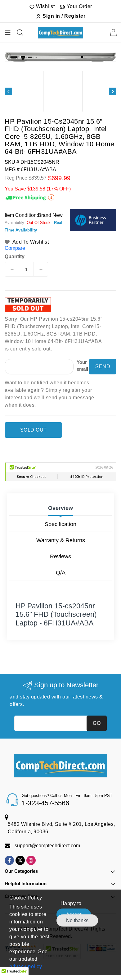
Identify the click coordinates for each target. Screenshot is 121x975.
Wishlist (45, 6)
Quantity (15, 256)
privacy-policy (25, 966)
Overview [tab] (60, 508)
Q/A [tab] (60, 573)
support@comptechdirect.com (47, 845)
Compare (15, 248)
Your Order (78, 6)
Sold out (33, 430)
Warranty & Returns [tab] (60, 540)
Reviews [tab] (60, 556)
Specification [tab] (60, 524)
